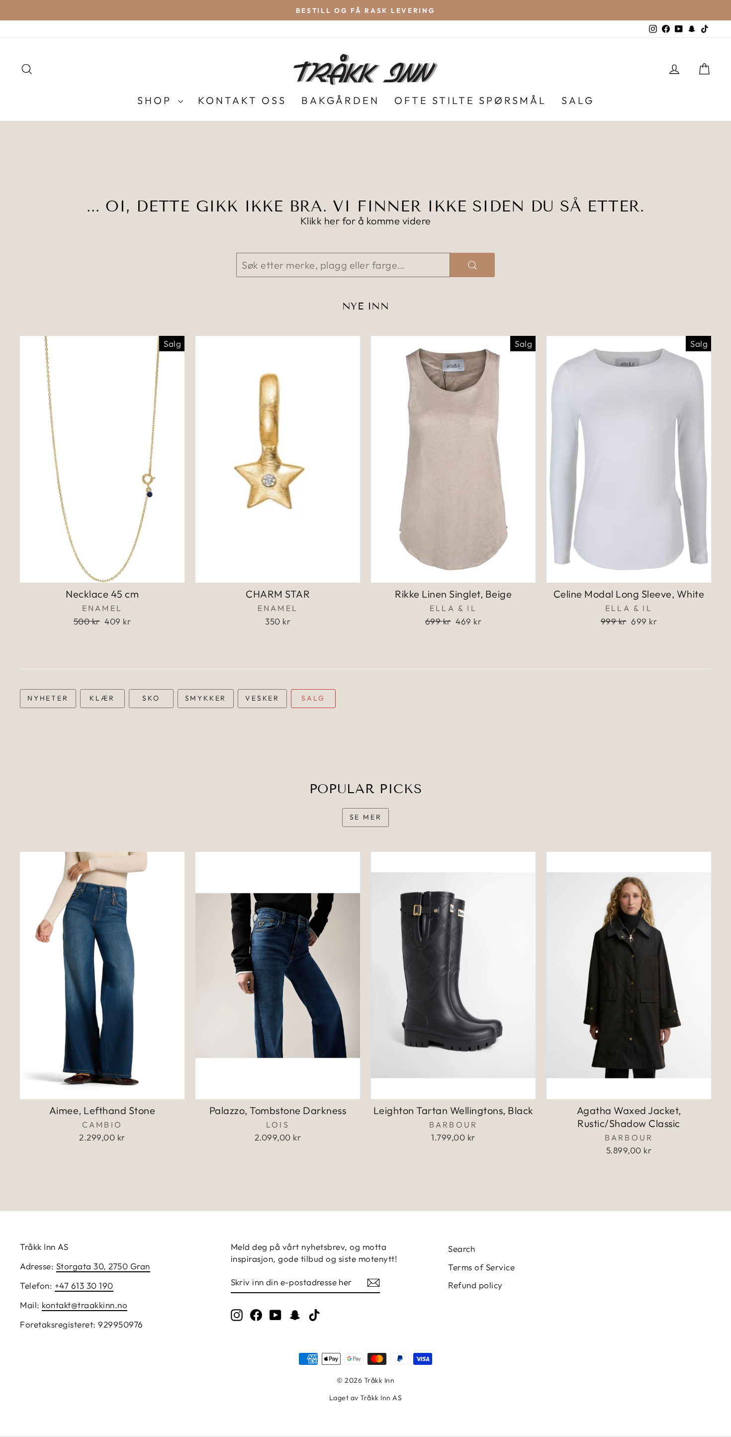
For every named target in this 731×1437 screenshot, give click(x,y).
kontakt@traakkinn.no (84, 1305)
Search (461, 1248)
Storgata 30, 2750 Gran (103, 1266)
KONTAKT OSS (242, 100)
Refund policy (475, 1285)
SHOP (156, 100)
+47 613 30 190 (84, 1285)
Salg (313, 698)
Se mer (366, 817)
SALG (577, 100)
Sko (151, 698)
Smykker (206, 698)
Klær (102, 698)
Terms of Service (481, 1267)
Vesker (262, 698)
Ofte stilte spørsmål (470, 100)
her (332, 220)
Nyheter (48, 698)
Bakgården (340, 100)
